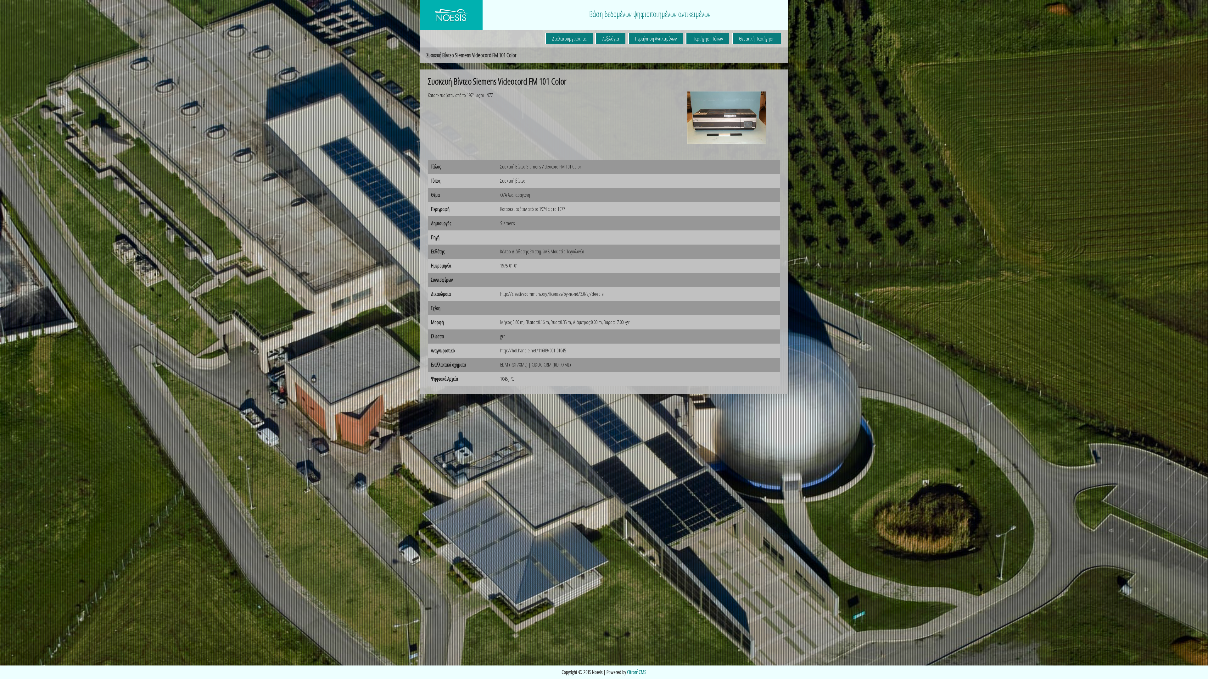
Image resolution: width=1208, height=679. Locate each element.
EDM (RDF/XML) (514, 364)
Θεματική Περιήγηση (757, 38)
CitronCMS (636, 672)
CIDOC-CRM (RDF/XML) (551, 364)
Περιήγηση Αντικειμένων (656, 38)
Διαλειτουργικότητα (569, 38)
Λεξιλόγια (610, 38)
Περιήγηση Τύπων (708, 38)
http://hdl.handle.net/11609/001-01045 (533, 350)
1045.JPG (507, 378)
